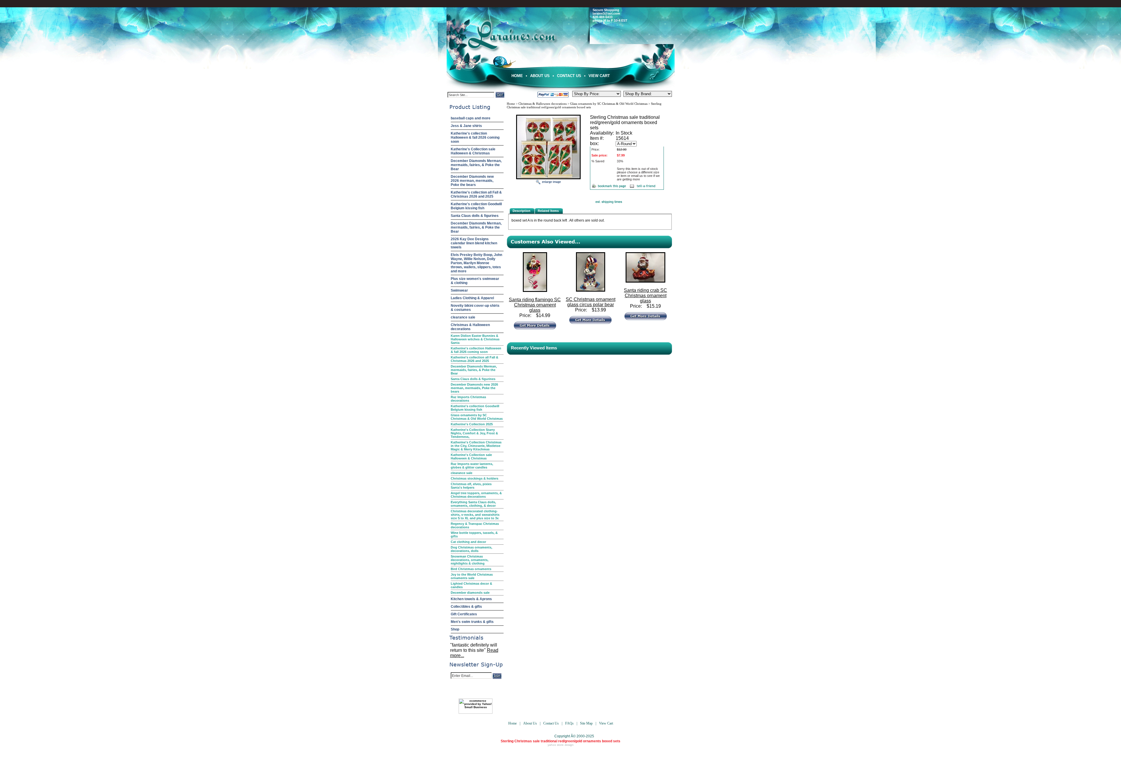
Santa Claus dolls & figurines (475, 216)
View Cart (599, 76)
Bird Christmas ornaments (471, 569)
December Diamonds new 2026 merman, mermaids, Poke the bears (472, 181)
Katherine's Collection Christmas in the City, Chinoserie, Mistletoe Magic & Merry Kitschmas (476, 445)
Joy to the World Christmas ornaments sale (472, 576)
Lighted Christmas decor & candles (471, 585)
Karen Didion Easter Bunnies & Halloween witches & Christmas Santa (475, 339)
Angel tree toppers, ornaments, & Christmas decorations (476, 494)
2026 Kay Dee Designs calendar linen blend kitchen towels (474, 243)
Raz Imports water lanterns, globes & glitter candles (472, 465)
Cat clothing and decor (468, 542)
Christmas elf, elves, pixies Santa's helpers (471, 485)
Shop (455, 629)
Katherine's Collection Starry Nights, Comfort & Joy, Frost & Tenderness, (474, 433)
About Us (540, 76)
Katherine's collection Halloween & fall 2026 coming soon (475, 137)
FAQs (569, 723)
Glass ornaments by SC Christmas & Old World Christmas (477, 416)
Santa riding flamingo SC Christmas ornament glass (535, 305)
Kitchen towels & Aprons (471, 599)
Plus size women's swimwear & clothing (475, 281)
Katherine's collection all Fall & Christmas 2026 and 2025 (476, 194)
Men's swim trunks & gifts (472, 622)
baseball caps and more (470, 118)
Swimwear (459, 290)
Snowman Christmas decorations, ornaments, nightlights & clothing (469, 560)
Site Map (586, 723)
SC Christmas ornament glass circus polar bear (590, 302)
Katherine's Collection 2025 (472, 424)
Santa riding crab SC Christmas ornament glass (645, 295)
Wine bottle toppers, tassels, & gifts (474, 534)
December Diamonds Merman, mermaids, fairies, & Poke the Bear (476, 165)
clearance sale (463, 317)
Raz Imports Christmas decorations (468, 398)
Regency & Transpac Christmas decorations (475, 525)
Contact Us (569, 76)
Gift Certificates (464, 614)
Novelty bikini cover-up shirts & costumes (475, 308)
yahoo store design (561, 744)
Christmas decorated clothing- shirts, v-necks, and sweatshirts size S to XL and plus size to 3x (475, 514)
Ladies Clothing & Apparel (472, 298)
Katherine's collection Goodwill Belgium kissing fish (476, 206)
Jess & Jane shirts (466, 126)
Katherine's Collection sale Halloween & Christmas (473, 151)
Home (517, 76)
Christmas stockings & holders (474, 478)
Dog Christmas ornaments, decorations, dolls (471, 549)
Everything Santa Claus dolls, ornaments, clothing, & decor (473, 503)
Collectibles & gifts (466, 607)
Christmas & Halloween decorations (470, 327)
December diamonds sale (470, 592)
